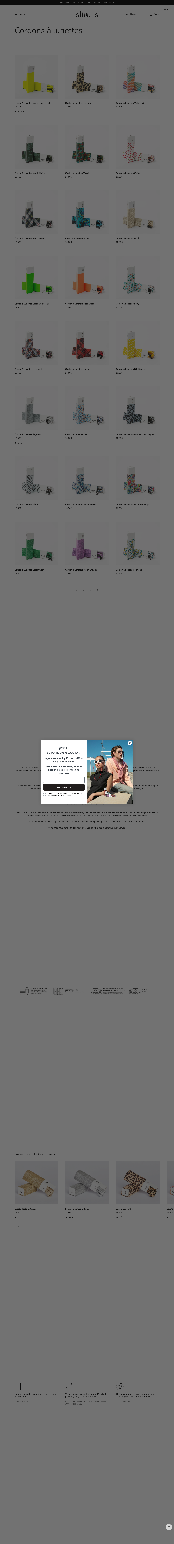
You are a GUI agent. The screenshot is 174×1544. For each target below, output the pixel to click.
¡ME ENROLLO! (63, 787)
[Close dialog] (130, 743)
